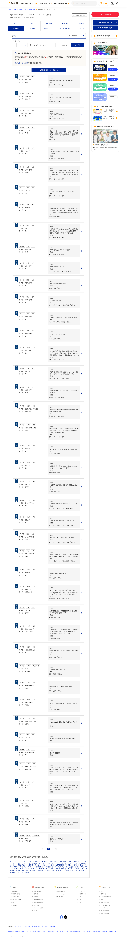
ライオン (76, 861)
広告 (79, 902)
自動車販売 (14, 905)
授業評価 (52, 926)
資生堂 (17, 861)
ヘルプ (29, 931)
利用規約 (10, 931)
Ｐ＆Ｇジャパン (20, 863)
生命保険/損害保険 (38, 902)
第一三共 (37, 865)
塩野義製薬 (59, 865)
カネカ (51, 868)
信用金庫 (36, 896)
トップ (9, 9)
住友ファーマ (17, 867)
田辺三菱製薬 (48, 867)
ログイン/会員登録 (105, 14)
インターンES (81, 29)
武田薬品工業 (53, 861)
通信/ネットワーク (61, 896)
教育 (102, 899)
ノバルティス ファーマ (60, 867)
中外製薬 (44, 861)
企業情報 (104, 931)
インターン (45, 926)
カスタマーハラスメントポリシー (91, 931)
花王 (11, 861)
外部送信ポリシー (75, 931)
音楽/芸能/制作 (82, 894)
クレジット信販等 (38, 908)
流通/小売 (103, 894)
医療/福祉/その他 (105, 913)
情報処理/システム (61, 891)
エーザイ (12, 865)
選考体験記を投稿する (105, 22)
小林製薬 (82, 863)
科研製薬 (40, 870)
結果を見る (112, 65)
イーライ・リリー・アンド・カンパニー (25, 868)
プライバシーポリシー (62, 931)
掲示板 (32, 24)
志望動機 (32, 29)
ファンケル (66, 870)
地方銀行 (36, 894)
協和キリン (45, 865)
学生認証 (27, 926)
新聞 (79, 896)
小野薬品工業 (79, 868)
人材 (102, 891)
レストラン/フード (105, 905)
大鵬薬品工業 (43, 868)
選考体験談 (48, 24)
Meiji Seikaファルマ (65, 861)
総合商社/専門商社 (38, 899)
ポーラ (19, 872)
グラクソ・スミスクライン (53, 870)
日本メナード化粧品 (22, 870)
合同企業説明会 (36, 926)
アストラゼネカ (72, 863)
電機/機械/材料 (15, 891)
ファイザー (70, 868)
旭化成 (30, 861)
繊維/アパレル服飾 (16, 899)
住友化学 (38, 867)
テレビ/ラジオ (82, 891)
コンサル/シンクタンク (62, 894)
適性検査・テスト (48, 29)
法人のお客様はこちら (39, 931)
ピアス (75, 865)
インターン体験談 (65, 29)
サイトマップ (112, 931)
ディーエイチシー (29, 867)
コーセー (23, 861)
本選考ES (16, 29)
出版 (79, 899)
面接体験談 (65, 24)
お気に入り (80, 15)
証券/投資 (36, 905)
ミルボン (26, 872)
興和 (52, 865)
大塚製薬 (37, 861)
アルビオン (68, 865)
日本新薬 (32, 870)
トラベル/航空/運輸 (106, 896)
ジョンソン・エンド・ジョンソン (56, 863)
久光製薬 (71, 867)
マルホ (74, 870)
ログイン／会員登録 (21, 63)
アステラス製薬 (32, 863)
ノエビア (41, 863)
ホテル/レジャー (105, 908)
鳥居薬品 (12, 872)
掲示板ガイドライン (20, 931)
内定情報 (81, 24)
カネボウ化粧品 (60, 868)
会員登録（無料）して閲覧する (49, 70)
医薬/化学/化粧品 (18, 9)
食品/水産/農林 (15, 896)
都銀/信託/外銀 (37, 891)
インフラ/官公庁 (105, 910)
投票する (112, 69)
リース (35, 910)
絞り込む (77, 45)
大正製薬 (30, 865)
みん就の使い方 (19, 926)
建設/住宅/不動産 (105, 902)
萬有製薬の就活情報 (30, 9)
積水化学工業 (21, 865)
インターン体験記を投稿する (105, 28)
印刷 (12, 902)
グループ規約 (50, 931)
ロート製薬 (81, 870)
